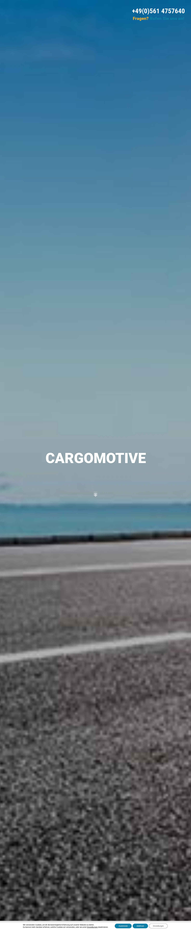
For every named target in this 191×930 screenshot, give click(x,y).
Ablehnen (140, 926)
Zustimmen (123, 926)
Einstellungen (92, 927)
